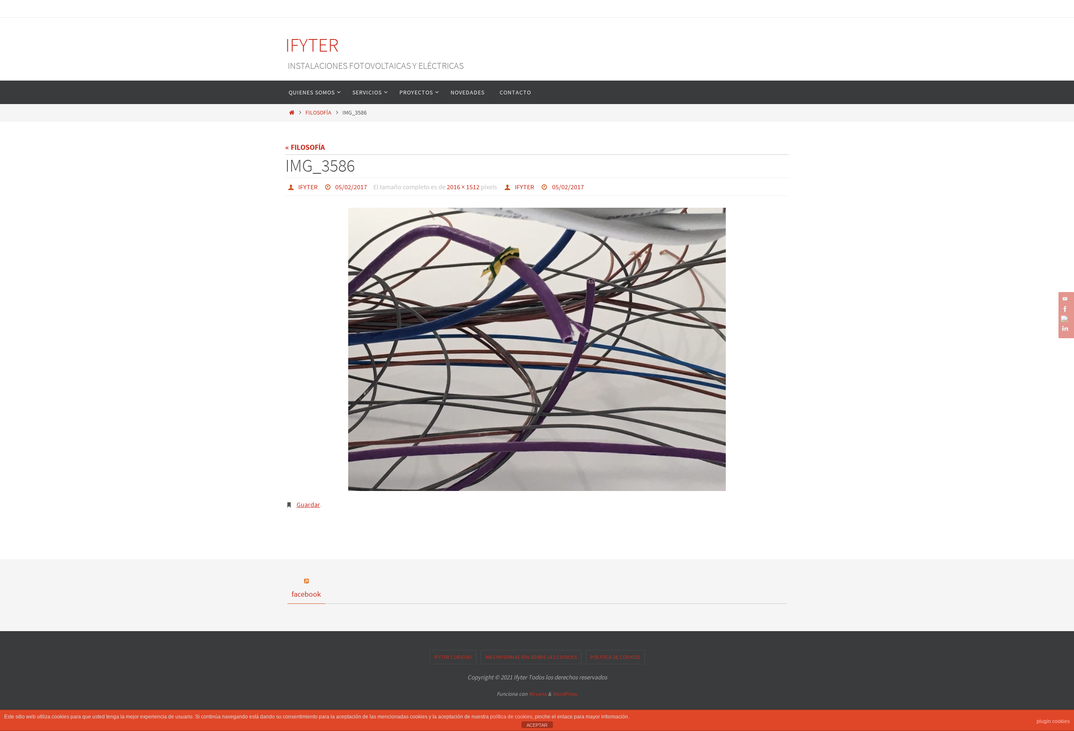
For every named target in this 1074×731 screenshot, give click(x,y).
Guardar (308, 504)
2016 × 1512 (463, 187)
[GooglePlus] (1065, 319)
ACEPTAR (537, 725)
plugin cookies (1053, 721)
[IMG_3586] (537, 349)
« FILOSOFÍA (305, 147)
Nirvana (538, 693)
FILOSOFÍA (318, 112)
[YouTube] (1065, 298)
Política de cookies (615, 657)
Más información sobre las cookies (531, 657)
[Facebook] (1065, 309)
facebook (306, 594)
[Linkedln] (1065, 328)
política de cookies (511, 717)
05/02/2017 (351, 187)
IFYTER (312, 45)
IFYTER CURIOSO (453, 657)
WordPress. (565, 693)
